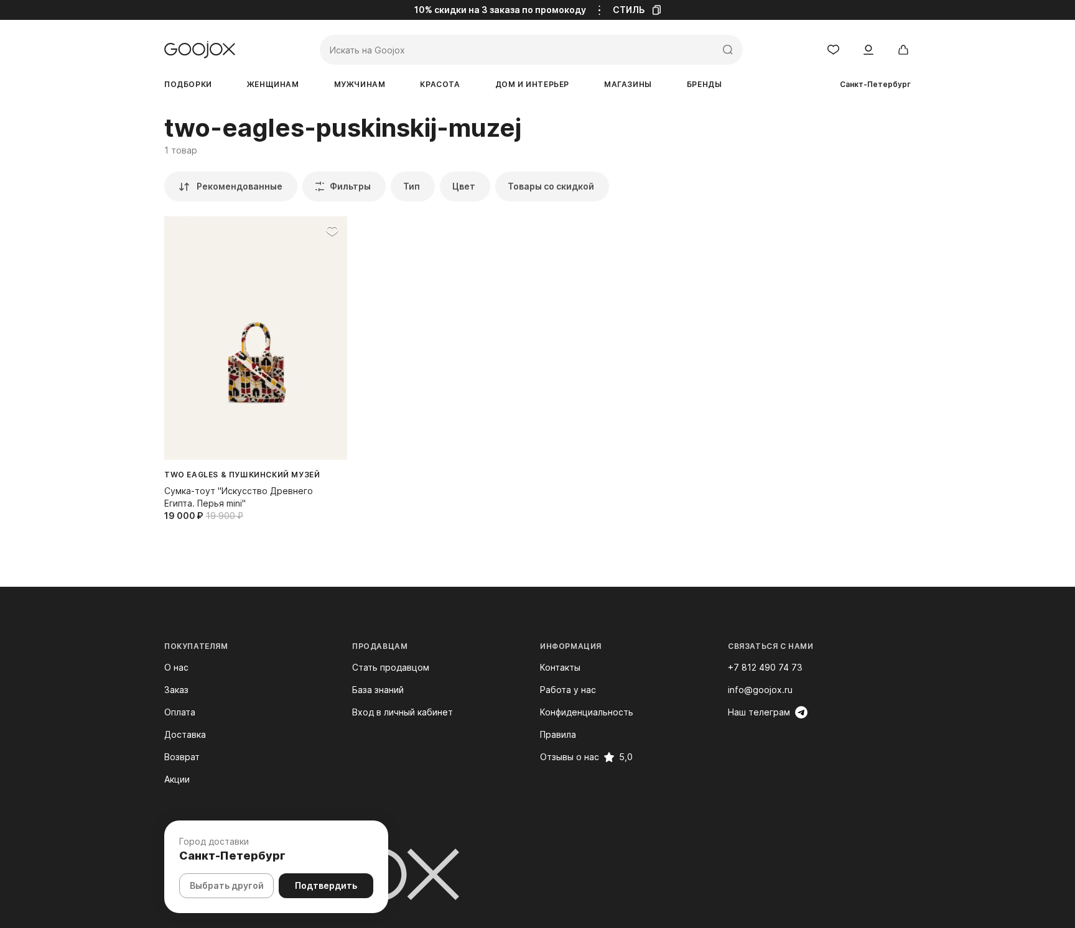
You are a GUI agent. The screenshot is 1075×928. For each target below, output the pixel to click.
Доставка (185, 734)
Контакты (560, 667)
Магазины (628, 84)
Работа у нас (568, 689)
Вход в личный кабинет (402, 712)
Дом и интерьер (532, 84)
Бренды (704, 84)
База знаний (378, 689)
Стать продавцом (390, 667)
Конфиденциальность (586, 712)
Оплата (179, 712)
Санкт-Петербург (875, 84)
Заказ (176, 689)
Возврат (182, 756)
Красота (440, 84)
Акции (177, 779)
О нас (176, 667)
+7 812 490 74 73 (765, 667)
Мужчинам (360, 84)
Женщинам (273, 84)
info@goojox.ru (760, 689)
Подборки (188, 84)
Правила (558, 734)
